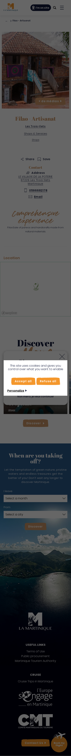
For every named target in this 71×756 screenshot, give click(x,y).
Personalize (15, 390)
